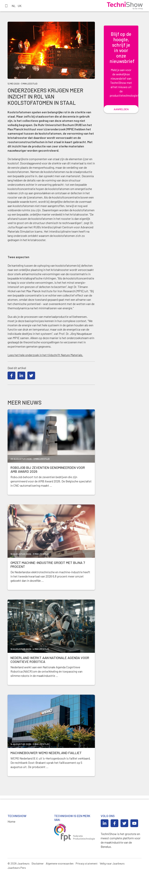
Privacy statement (87, 863)
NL (14, 6)
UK (20, 6)
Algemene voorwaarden (60, 863)
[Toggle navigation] (6, 6)
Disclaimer (38, 863)
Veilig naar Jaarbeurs (112, 863)
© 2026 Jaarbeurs (18, 863)
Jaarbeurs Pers (17, 867)
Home (11, 821)
